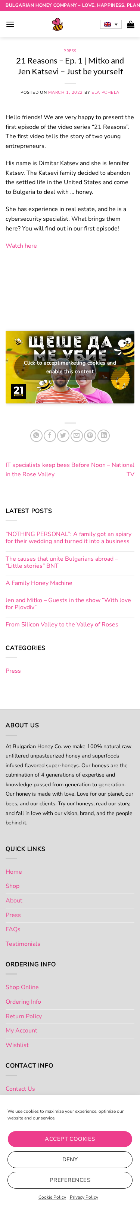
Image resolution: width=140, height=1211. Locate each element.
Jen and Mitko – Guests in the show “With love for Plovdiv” (68, 604)
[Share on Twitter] (63, 436)
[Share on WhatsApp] (36, 436)
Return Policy (24, 1016)
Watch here (21, 246)
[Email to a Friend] (77, 436)
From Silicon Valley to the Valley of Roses (62, 624)
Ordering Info (23, 1002)
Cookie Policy (52, 1197)
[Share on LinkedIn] (103, 436)
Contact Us (20, 1089)
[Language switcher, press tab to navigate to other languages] (111, 24)
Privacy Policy (84, 1197)
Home (14, 872)
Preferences (70, 1180)
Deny (70, 1159)
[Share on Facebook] (50, 436)
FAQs (13, 929)
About (14, 900)
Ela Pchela (105, 92)
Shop (12, 886)
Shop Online (22, 987)
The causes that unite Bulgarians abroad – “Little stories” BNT (62, 562)
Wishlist (17, 1045)
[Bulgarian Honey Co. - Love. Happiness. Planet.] (57, 24)
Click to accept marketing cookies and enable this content (70, 367)
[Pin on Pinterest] (90, 436)
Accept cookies (70, 1139)
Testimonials (23, 944)
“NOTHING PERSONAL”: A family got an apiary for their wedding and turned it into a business (68, 538)
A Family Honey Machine (39, 583)
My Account (21, 1030)
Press (70, 50)
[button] (10, 24)
